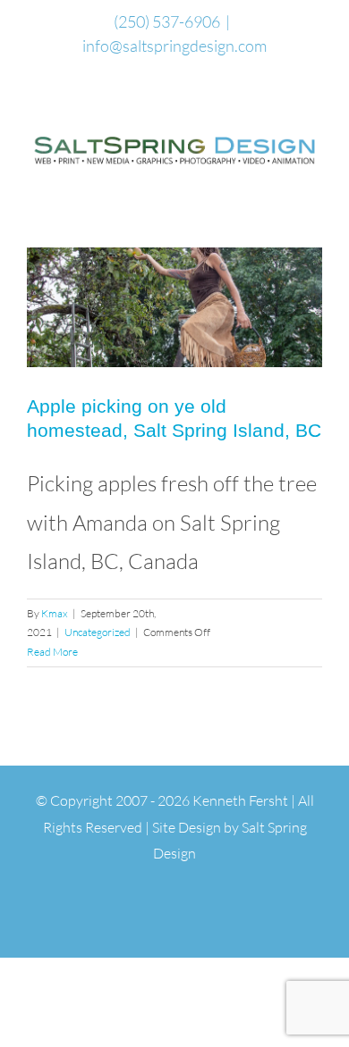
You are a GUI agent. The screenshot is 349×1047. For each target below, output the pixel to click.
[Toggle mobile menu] (315, 180)
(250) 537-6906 (167, 21)
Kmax (54, 613)
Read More (52, 651)
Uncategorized (97, 632)
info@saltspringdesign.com (174, 45)
